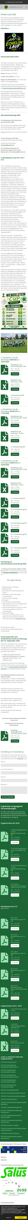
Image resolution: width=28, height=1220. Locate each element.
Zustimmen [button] (21, 1217)
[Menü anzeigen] (26, 7)
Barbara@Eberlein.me (7, 145)
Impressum (3, 1157)
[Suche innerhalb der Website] (1, 7)
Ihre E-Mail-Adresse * (7, 769)
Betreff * (3, 777)
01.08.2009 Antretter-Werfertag (10, 1133)
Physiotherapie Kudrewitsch (7, 1202)
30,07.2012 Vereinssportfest (9, 1099)
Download (15, 374)
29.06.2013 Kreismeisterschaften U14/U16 (13, 1093)
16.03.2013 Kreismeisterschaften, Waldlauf (13, 1096)
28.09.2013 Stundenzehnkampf (10, 1090)
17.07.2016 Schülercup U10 (9, 1062)
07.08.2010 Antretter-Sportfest (10, 1125)
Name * (3, 762)
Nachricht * (4, 784)
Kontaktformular (20, 618)
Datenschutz (4, 1159)
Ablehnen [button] (8, 1217)
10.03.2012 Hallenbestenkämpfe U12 (11, 1107)
